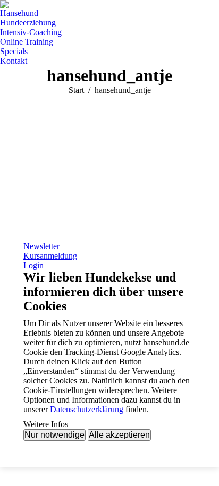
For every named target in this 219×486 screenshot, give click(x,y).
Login (33, 265)
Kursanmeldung (50, 255)
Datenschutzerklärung (86, 409)
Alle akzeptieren (119, 434)
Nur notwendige (54, 434)
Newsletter (41, 246)
